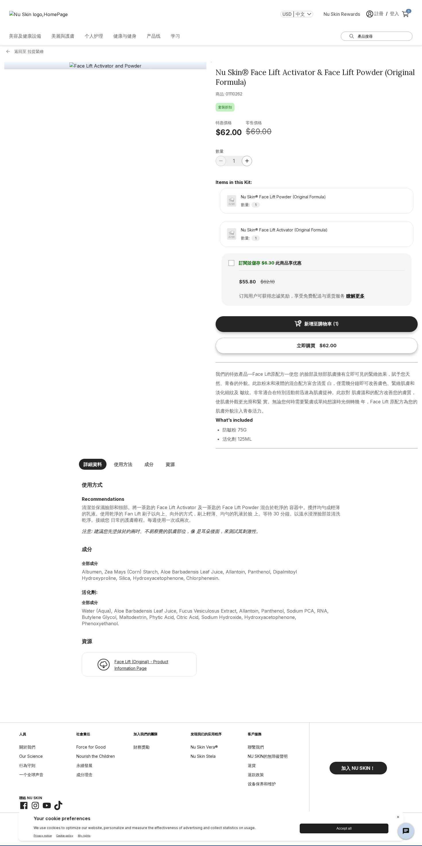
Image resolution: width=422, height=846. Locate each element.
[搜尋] (351, 36)
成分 (149, 464)
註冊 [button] (379, 13)
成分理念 (84, 774)
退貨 (252, 765)
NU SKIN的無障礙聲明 (268, 756)
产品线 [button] (153, 36)
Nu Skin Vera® (204, 747)
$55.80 (247, 282)
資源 (170, 464)
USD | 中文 (293, 14)
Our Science (31, 756)
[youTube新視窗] (46, 805)
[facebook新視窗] (23, 805)
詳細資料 (93, 464)
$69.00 (259, 131)
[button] (358, 768)
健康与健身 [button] (124, 36)
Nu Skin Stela (203, 756)
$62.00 (229, 132)
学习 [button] (175, 36)
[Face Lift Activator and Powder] (105, 65)
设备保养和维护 (262, 783)
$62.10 (267, 282)
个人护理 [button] (94, 36)
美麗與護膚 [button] (62, 36)
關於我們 (27, 747)
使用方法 (123, 464)
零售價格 (254, 122)
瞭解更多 (355, 296)
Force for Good (91, 747)
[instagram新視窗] (35, 805)
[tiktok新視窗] (58, 805)
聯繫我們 (256, 747)
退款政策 (256, 774)
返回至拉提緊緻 (29, 51)
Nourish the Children (95, 756)
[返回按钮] (9, 51)
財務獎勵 (141, 747)
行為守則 (27, 765)
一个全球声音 (31, 774)
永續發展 (84, 765)
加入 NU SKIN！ (358, 768)
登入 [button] (394, 13)
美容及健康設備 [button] (25, 36)
